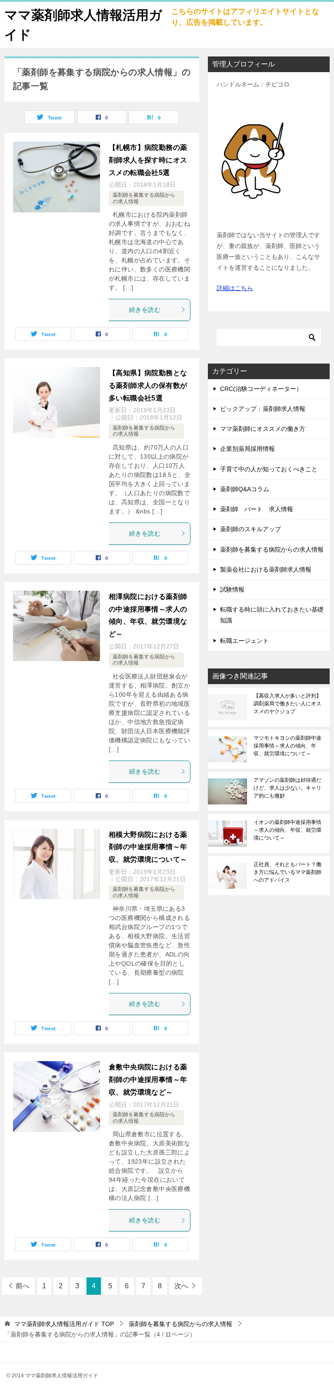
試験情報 (232, 589)
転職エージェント (244, 640)
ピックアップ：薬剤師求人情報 (262, 408)
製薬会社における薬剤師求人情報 (265, 569)
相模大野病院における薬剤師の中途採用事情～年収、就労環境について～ (148, 847)
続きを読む (144, 309)
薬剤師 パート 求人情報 (256, 509)
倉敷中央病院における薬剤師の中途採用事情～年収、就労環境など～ (148, 1079)
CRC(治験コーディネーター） (261, 388)
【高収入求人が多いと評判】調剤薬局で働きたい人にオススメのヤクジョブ (287, 704)
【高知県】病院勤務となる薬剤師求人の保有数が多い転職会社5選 (148, 385)
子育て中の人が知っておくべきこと (268, 469)
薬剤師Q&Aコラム (244, 489)
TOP (64, 1323)
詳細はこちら (235, 287)
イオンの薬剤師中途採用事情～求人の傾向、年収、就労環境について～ (287, 830)
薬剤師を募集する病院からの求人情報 (272, 549)
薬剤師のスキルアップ (250, 529)
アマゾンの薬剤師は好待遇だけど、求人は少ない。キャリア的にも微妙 (287, 788)
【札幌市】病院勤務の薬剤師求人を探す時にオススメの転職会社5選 (148, 160)
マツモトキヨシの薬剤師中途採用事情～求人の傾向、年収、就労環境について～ (287, 746)
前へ (23, 1286)
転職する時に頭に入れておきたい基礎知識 (272, 615)
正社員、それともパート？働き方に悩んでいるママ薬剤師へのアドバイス (287, 872)
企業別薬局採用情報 (247, 448)
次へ (181, 1286)
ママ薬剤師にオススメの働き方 (262, 428)
